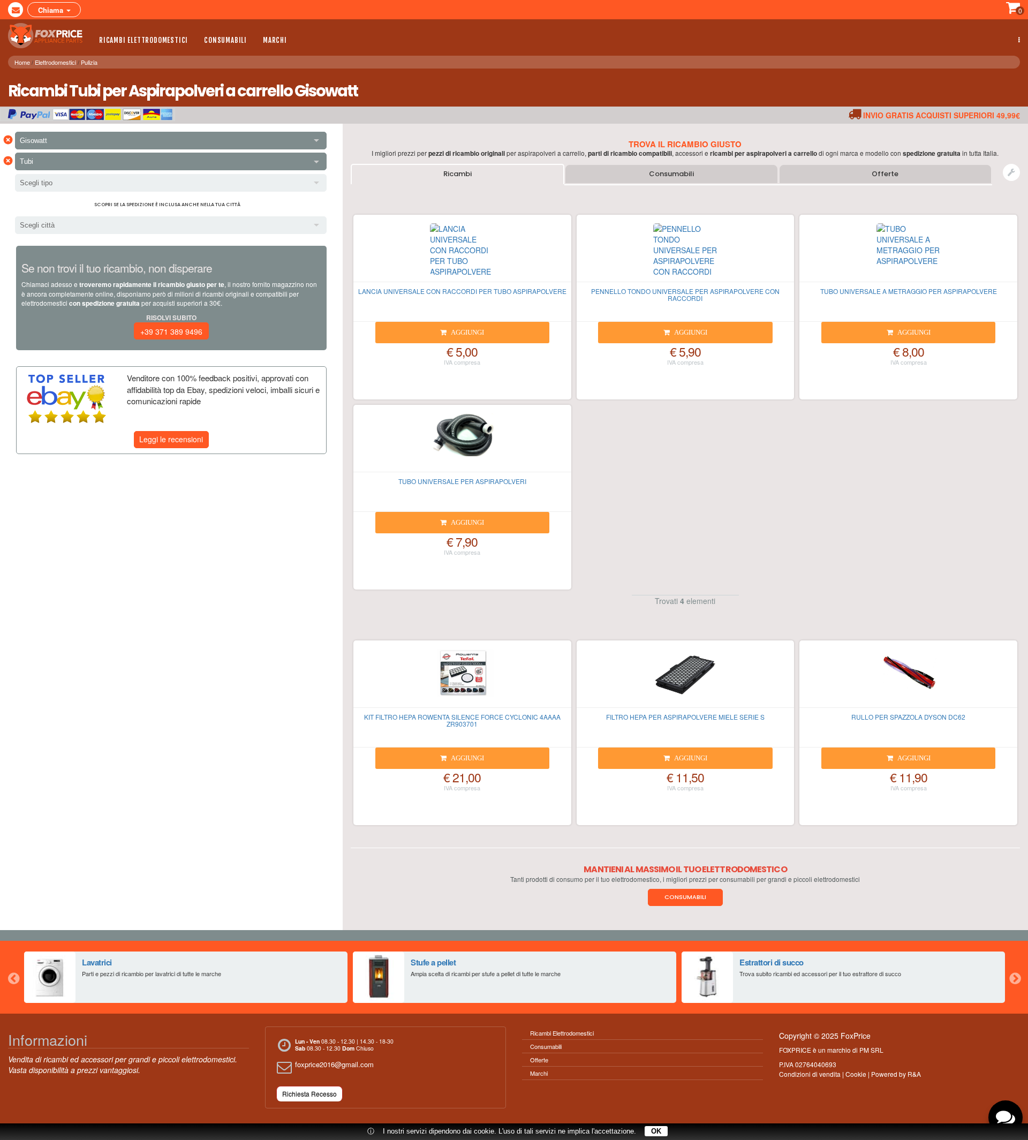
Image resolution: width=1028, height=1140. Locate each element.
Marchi (275, 40)
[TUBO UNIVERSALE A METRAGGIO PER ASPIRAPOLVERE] (908, 252)
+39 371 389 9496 (171, 331)
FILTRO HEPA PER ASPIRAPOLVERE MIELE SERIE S (685, 716)
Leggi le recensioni (171, 439)
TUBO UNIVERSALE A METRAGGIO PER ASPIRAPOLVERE (908, 291)
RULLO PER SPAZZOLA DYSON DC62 (908, 716)
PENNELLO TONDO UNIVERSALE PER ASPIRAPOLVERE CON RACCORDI (685, 294)
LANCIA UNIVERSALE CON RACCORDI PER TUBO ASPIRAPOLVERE (462, 291)
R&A (914, 1073)
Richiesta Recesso (309, 1093)
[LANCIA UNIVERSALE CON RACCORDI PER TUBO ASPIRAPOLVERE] (462, 252)
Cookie (855, 1073)
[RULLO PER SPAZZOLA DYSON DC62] (908, 678)
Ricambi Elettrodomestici (143, 40)
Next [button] (1014, 977)
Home (22, 62)
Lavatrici (97, 962)
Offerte (885, 174)
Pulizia (89, 62)
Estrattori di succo (771, 962)
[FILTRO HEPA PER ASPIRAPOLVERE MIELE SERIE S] (686, 678)
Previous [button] (13, 977)
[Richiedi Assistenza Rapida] (1011, 172)
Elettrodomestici (55, 62)
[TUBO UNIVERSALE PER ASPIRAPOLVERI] (462, 442)
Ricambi (457, 174)
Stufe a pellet (433, 962)
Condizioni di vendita (810, 1073)
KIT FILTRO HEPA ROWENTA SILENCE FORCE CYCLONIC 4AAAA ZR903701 (462, 720)
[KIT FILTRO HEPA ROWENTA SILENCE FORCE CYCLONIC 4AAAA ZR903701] (462, 678)
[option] (185, 977)
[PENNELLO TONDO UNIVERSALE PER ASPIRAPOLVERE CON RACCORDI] (686, 252)
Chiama (51, 10)
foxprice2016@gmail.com (334, 1064)
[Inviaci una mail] (15, 9)
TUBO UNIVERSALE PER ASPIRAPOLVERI (462, 481)
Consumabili (225, 40)
